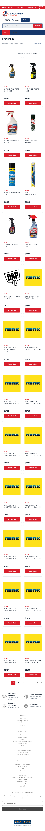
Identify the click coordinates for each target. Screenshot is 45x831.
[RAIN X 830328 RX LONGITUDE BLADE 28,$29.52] (12, 487)
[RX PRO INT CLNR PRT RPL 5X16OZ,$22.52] (12, 71)
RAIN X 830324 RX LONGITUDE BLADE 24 (12, 454)
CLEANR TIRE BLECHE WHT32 (11, 142)
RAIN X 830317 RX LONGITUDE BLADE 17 (12, 610)
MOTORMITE (22, 779)
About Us (41, 7)
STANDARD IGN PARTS (22, 764)
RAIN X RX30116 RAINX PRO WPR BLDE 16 (33, 661)
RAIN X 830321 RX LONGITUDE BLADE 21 (12, 402)
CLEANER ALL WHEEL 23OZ (11, 245)
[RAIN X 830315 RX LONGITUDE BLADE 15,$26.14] (12, 539)
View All (22, 786)
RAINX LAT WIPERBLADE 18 (30, 193)
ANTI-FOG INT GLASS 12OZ (32, 90)
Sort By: (21, 53)
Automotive (22, 735)
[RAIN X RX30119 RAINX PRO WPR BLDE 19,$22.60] (33, 278)
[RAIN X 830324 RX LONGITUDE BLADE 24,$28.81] (12, 435)
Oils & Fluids (22, 743)
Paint (22, 746)
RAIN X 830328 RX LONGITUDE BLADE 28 (12, 506)
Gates (22, 769)
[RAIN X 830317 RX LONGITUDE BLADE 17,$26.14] (12, 590)
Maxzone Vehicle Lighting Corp (22, 777)
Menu (15, 32)
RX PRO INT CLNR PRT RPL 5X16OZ (11, 90)
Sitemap (22, 725)
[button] (22, 44)
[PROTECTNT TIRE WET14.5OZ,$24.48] (33, 123)
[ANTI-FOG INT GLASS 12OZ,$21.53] (33, 71)
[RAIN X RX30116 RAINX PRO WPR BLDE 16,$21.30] (33, 642)
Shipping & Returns (22, 721)
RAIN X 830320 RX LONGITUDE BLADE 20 (33, 349)
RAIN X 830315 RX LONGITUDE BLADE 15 (12, 558)
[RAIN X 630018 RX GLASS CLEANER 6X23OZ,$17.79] (12, 330)
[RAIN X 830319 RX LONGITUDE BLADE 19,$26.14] (12, 642)
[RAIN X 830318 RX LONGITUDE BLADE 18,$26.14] (33, 590)
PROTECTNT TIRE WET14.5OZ (31, 142)
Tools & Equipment (22, 754)
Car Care (22, 739)
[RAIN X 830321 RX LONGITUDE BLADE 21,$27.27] (12, 383)
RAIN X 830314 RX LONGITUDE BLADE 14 (33, 506)
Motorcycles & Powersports (22, 741)
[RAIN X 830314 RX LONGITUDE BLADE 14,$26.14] (33, 487)
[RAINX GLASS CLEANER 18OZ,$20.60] (12, 174)
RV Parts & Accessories (22, 750)
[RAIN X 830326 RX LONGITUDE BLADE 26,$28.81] (33, 435)
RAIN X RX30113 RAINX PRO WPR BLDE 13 (12, 297)
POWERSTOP (22, 766)
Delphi (22, 771)
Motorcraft (22, 784)
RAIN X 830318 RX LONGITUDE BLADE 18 (33, 610)
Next (38, 683)
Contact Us (22, 723)
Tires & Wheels (22, 752)
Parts (22, 748)
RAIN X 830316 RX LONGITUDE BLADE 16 (33, 558)
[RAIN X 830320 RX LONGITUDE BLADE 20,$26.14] (33, 330)
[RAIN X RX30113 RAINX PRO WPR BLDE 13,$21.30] (12, 278)
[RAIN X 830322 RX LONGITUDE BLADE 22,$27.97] (33, 383)
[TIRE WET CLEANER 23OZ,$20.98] (33, 226)
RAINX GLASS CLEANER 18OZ (12, 193)
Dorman (22, 773)
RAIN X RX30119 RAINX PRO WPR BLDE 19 (33, 297)
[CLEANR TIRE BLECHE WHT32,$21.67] (12, 123)
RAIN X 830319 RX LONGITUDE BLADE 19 (12, 661)
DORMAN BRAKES (22, 782)
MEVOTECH (22, 775)
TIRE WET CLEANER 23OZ (31, 245)
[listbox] (34, 53)
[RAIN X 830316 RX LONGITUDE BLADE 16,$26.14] (33, 539)
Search (37, 25)
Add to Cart (12, 103)
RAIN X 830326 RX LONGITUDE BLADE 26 (33, 454)
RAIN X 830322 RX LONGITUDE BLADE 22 (33, 402)
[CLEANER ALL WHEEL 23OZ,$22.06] (12, 226)
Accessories (22, 737)
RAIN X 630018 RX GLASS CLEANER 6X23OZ (10, 350)
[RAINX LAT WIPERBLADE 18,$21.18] (33, 174)
